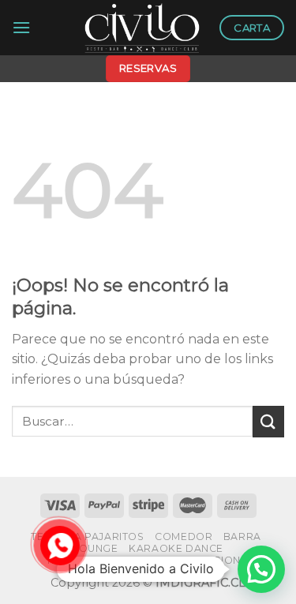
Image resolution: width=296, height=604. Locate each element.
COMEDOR (183, 536)
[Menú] (21, 27)
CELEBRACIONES (208, 560)
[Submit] (268, 421)
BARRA (242, 536)
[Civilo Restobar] (142, 27)
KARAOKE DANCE (176, 548)
